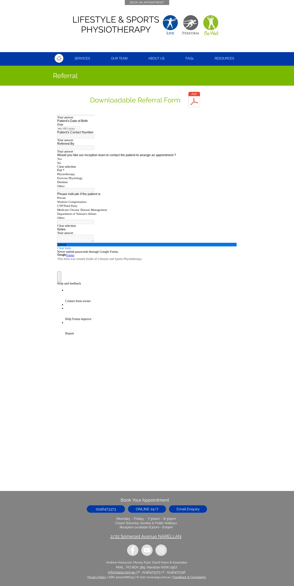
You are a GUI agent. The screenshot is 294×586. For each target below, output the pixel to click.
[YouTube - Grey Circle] (147, 550)
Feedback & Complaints (189, 577)
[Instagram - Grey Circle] (161, 550)
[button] (224, 58)
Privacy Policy (96, 577)
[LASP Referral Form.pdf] (194, 100)
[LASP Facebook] (132, 550)
